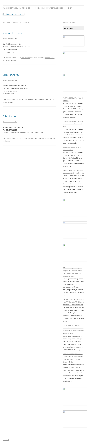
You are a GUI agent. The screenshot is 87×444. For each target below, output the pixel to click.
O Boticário (9, 116)
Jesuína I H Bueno (13, 33)
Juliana (13, 60)
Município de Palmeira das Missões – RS (16, 8)
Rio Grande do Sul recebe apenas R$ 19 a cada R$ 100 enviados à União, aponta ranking (73, 302)
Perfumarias (25, 58)
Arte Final (6, 440)
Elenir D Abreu (11, 74)
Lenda (70, 8)
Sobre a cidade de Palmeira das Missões (49, 8)
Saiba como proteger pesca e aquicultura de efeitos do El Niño (73, 124)
